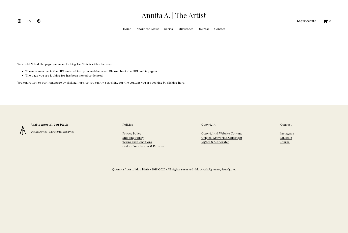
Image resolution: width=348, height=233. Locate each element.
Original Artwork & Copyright (221, 138)
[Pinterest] (39, 21)
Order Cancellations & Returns (143, 146)
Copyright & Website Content (221, 133)
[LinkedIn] (29, 21)
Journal (204, 29)
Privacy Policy (131, 133)
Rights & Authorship (215, 142)
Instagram (287, 133)
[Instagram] (19, 21)
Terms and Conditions (137, 142)
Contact (219, 29)
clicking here (75, 82)
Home (127, 29)
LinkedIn (286, 138)
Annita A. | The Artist (174, 15)
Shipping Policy (132, 138)
